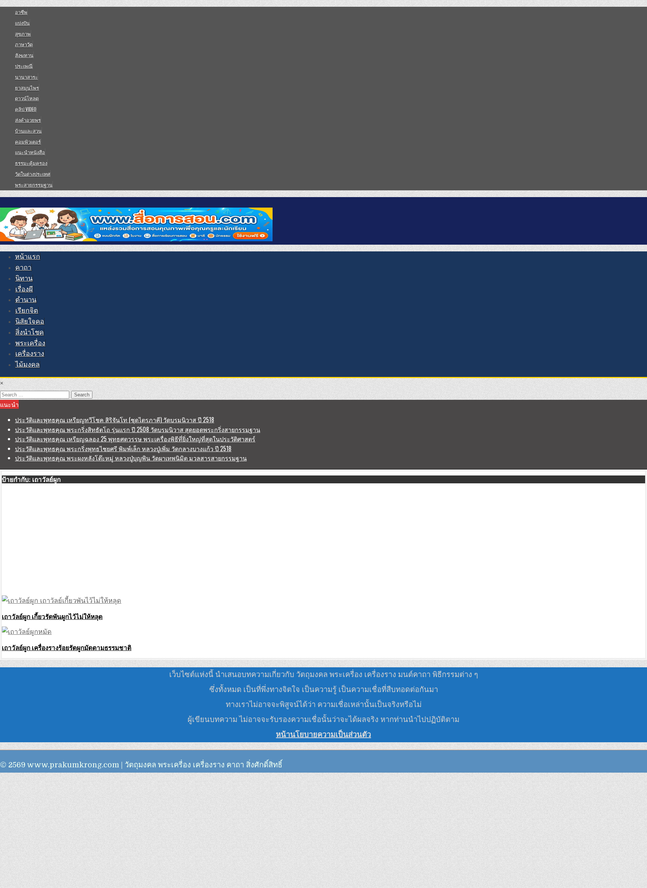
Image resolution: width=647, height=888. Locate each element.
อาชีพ (21, 12)
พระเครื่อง (30, 343)
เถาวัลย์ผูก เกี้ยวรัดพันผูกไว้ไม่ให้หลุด (52, 616)
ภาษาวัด (24, 44)
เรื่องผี (24, 289)
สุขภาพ (23, 33)
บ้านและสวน (28, 131)
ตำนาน (25, 299)
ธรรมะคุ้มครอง (31, 163)
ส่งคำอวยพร (28, 120)
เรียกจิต (26, 310)
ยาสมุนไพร (27, 87)
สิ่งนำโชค (29, 332)
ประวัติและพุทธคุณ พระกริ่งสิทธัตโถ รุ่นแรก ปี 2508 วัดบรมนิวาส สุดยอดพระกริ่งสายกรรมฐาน (137, 429)
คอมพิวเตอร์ (28, 141)
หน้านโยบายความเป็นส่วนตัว (323, 734)
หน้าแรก (27, 256)
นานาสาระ (26, 77)
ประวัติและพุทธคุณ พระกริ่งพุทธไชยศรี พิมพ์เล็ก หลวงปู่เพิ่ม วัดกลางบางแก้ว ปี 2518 (123, 448)
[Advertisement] (226, 539)
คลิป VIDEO (25, 109)
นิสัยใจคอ (29, 321)
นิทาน (24, 278)
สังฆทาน (24, 55)
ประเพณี (24, 66)
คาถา (23, 267)
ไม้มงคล (27, 364)
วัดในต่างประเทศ (32, 174)
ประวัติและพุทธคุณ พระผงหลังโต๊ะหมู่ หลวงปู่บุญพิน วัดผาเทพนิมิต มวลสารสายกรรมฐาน (131, 457)
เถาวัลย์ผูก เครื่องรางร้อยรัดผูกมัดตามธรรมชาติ (66, 647)
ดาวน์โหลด (27, 98)
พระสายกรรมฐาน (33, 184)
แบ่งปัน (22, 23)
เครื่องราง (29, 353)
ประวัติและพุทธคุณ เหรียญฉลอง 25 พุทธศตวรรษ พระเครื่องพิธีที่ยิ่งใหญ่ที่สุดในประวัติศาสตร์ (135, 438)
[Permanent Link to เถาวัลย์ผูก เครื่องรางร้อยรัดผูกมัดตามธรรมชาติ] (27, 631)
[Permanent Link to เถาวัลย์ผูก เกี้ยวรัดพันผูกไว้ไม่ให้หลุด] (61, 600)
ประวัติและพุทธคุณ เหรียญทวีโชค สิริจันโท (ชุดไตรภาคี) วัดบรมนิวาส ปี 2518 (114, 419)
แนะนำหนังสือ (30, 152)
